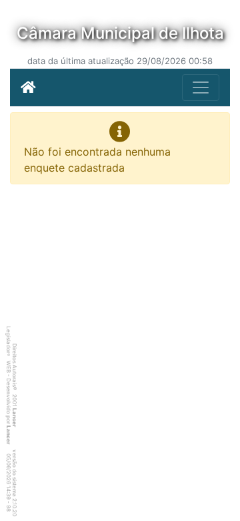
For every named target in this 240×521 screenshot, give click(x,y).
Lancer (14, 417)
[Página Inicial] (28, 87)
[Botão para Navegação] (200, 87)
